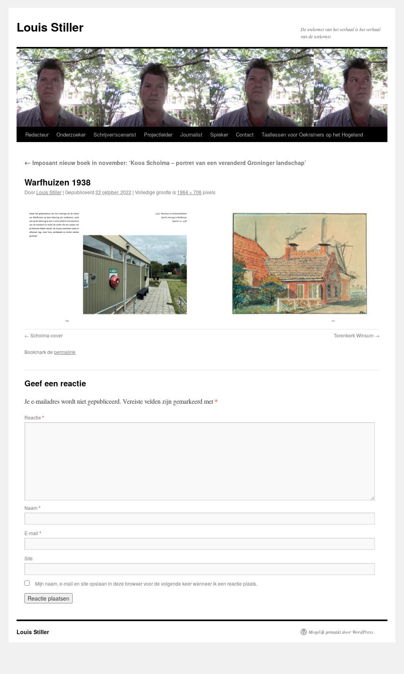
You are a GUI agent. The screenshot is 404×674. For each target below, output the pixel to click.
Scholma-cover (46, 335)
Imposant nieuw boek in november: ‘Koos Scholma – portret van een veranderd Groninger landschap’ (165, 163)
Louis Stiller (50, 26)
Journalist (191, 134)
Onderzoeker (71, 134)
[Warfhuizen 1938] (202, 266)
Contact (245, 134)
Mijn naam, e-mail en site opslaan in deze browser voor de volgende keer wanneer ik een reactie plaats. (146, 583)
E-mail (32, 533)
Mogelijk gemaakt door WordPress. (341, 632)
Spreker (219, 134)
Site (28, 558)
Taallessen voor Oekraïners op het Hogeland (312, 134)
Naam (32, 507)
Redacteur (37, 134)
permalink (64, 351)
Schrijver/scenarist (115, 134)
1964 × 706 (189, 192)
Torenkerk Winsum (354, 335)
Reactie (34, 417)
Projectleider (158, 134)
